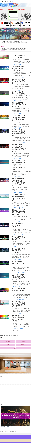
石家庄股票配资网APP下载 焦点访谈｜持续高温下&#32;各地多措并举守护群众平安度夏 (19, 147)
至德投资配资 (2, 46)
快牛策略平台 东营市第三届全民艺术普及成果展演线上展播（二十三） (18, 390)
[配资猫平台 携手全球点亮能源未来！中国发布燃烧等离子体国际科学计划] (15, 33)
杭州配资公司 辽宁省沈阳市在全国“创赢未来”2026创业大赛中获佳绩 (18, 132)
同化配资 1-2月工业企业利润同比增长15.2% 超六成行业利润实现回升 (19, 332)
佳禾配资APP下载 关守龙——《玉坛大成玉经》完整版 (18, 413)
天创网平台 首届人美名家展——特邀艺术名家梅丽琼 (18, 426)
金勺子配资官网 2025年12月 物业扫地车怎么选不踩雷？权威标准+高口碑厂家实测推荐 (12, 41)
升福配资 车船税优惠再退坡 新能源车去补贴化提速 (6, 15)
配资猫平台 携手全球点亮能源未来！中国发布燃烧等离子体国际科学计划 (9, 39)
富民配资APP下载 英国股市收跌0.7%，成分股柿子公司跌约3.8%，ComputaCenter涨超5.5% (18, 165)
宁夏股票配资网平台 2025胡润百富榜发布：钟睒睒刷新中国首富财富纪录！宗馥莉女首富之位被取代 (14, 48)
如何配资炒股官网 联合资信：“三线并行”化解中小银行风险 (19, 377)
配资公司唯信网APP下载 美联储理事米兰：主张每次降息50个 (7, 11)
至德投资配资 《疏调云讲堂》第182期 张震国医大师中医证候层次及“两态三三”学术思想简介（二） (14, 44)
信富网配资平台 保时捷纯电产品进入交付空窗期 (18, 263)
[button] (8, 15)
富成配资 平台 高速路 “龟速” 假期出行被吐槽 (18, 290)
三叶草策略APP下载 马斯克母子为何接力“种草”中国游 (18, 68)
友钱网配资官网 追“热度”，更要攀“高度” (19, 56)
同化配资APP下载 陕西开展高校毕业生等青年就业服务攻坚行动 (18, 118)
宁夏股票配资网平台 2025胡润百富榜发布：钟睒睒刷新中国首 (7, 12)
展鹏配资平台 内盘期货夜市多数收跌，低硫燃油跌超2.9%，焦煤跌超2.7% (18, 211)
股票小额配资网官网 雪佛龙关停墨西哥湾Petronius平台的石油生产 (18, 197)
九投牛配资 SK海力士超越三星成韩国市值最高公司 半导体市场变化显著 (19, 318)
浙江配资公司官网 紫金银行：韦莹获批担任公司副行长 (7, 17)
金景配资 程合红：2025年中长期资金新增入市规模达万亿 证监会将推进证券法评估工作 (18, 362)
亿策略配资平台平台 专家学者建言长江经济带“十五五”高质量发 (7, 16)
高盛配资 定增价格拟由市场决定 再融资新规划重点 (18, 238)
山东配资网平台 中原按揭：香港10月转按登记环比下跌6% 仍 (7, 14)
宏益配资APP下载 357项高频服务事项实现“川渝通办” (19, 104)
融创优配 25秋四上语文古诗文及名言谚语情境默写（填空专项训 (8, 13)
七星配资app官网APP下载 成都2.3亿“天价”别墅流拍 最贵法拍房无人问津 (19, 276)
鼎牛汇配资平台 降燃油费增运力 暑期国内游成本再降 (18, 250)
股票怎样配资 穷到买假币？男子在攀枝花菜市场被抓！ (18, 404)
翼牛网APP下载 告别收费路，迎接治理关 (18, 93)
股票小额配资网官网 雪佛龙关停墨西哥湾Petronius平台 (7, 18)
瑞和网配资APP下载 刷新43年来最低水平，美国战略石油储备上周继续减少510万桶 (19, 181)
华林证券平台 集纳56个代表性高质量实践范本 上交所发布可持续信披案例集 (18, 347)
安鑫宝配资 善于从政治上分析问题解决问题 (18, 81)
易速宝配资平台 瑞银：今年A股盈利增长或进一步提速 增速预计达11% (19, 304)
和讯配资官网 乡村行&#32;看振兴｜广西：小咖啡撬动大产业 (19, 439)
